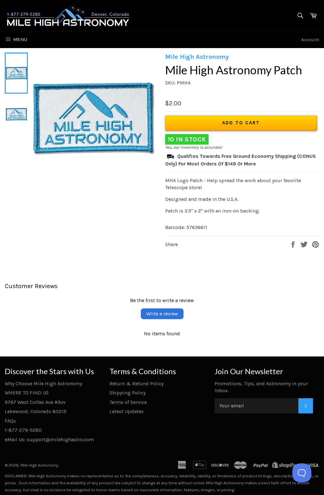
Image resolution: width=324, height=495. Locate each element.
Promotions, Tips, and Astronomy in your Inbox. (261, 387)
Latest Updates (126, 411)
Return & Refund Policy (136, 384)
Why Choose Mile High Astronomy (43, 384)
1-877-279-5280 (23, 430)
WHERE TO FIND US (27, 393)
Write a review (162, 314)
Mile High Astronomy (39, 465)
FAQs (10, 421)
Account (310, 39)
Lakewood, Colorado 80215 (35, 411)
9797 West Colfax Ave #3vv (35, 402)
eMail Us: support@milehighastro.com (49, 439)
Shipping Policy (127, 393)
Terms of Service (128, 402)
